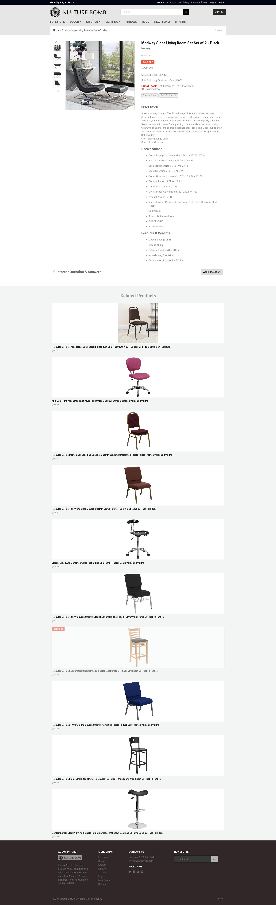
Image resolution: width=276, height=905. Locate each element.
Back (220, 30)
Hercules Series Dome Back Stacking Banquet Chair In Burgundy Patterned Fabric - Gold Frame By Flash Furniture (112, 455)
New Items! (162, 21)
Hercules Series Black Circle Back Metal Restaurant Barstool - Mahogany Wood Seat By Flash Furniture (106, 779)
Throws (131, 21)
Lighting (111, 21)
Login (213, 2)
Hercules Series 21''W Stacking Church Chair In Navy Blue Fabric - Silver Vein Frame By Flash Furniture (105, 725)
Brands (180, 21)
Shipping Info (152, 89)
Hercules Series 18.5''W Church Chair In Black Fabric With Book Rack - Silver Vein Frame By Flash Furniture (108, 617)
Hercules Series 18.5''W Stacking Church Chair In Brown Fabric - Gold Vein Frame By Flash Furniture (104, 509)
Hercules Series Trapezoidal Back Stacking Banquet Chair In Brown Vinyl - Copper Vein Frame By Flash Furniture (111, 347)
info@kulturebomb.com (195, 2)
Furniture (57, 21)
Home (56, 30)
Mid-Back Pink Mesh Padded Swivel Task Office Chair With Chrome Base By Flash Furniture (100, 401)
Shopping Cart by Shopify (89, 898)
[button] (57, 42)
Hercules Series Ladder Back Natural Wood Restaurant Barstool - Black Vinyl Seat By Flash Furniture (105, 671)
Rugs (145, 21)
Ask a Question (211, 272)
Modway (145, 48)
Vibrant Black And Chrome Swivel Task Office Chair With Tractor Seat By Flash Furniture (98, 563)
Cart (217, 11)
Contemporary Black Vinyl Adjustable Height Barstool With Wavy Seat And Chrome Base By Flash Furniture (108, 833)
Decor (74, 21)
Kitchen (92, 21)
